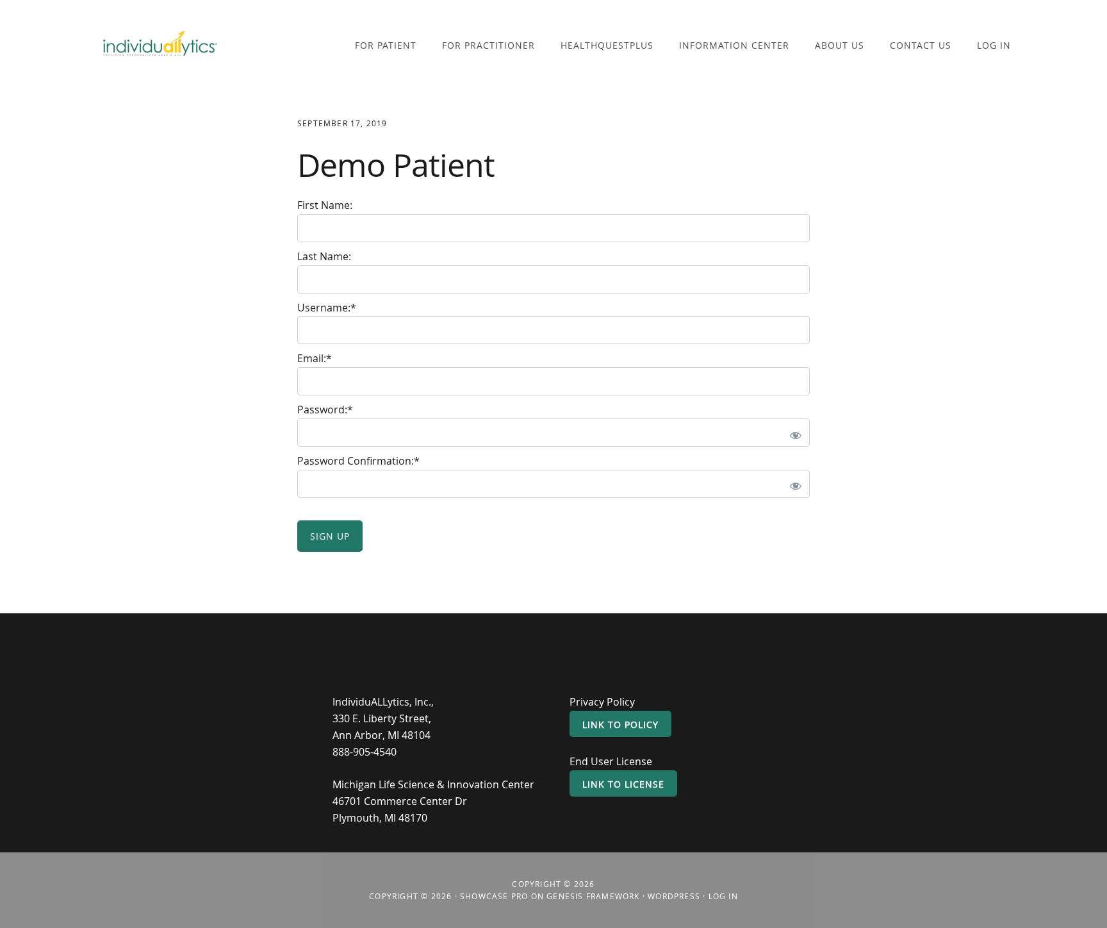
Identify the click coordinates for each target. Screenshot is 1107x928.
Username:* (326, 308)
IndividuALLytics (160, 46)
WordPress (674, 896)
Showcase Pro (494, 896)
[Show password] (793, 432)
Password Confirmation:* (358, 461)
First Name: (324, 205)
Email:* (314, 358)
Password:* (325, 409)
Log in (723, 896)
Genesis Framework (592, 896)
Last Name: (324, 256)
